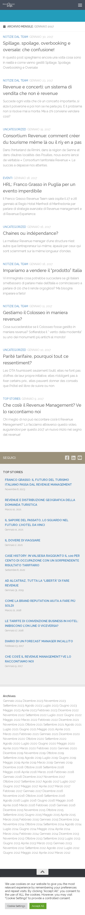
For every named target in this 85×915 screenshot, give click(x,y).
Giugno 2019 (67, 758)
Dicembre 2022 (68, 710)
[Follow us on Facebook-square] (67, 457)
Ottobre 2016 (34, 796)
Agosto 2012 (55, 848)
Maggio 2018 (12, 772)
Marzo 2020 (28, 748)
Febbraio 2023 (47, 710)
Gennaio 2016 (66, 805)
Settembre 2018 (53, 767)
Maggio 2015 (51, 814)
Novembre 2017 (54, 777)
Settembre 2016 (54, 796)
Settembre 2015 (13, 814)
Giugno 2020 (47, 743)
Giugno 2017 (11, 786)
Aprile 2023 (29, 710)
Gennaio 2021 (49, 734)
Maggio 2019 (11, 762)
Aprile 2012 (46, 852)
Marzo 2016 (27, 805)
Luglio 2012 (71, 848)
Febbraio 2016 (46, 805)
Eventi (7, 178)
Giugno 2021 (27, 729)
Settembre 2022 (36, 715)
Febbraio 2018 (64, 772)
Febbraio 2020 (47, 748)
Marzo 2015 (11, 819)
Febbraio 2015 (29, 819)
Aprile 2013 (28, 843)
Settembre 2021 (53, 724)
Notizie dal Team (15, 36)
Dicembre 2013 (69, 833)
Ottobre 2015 (54, 810)
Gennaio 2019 (63, 762)
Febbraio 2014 (29, 833)
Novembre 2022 (14, 715)
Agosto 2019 (33, 758)
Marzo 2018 (46, 772)
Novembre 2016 (14, 796)
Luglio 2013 (72, 838)
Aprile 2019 (28, 762)
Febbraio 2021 (29, 734)
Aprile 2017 (46, 786)
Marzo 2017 (62, 786)
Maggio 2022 (12, 720)
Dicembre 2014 (69, 819)
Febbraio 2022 (48, 720)
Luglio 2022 (55, 715)
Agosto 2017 (51, 781)
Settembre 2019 (13, 758)
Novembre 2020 (14, 739)
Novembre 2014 (13, 824)
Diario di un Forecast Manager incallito (39, 641)
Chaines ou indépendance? (30, 233)
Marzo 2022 (29, 720)
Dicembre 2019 (13, 753)
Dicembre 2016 (52, 791)
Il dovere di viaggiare (22, 540)
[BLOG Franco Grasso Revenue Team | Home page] (11, 5)
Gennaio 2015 (49, 819)
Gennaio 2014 (49, 833)
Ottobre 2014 (33, 824)
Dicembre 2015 (13, 810)
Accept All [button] (38, 906)
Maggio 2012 (29, 852)
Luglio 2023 (51, 705)
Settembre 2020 (55, 739)
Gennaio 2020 (67, 748)
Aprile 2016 (10, 805)
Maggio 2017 (29, 786)
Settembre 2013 (53, 838)
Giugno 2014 (27, 829)
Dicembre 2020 (69, 734)
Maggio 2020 (66, 743)
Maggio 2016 (64, 800)
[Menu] (80, 5)
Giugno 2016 (46, 800)
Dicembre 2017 (33, 777)
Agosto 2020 (11, 743)
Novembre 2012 (13, 848)
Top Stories (11, 398)
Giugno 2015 (33, 814)
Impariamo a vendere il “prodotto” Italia (42, 270)
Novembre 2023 (55, 701)
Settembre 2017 (31, 781)
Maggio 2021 (45, 729)
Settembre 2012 (35, 848)
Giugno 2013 (11, 843)
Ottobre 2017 (11, 781)
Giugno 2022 (73, 715)
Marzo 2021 (11, 734)
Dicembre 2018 (13, 767)
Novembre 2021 (13, 724)
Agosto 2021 (73, 724)
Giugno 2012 (11, 852)
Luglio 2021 (10, 729)
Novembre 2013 (13, 838)
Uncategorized (14, 129)
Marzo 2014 (11, 833)
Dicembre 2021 (69, 720)
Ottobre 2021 (33, 724)
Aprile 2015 (68, 814)
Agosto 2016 (11, 800)
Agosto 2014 (73, 824)
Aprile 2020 (11, 748)
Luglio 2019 (50, 758)
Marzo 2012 (62, 852)
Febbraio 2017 (12, 791)
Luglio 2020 (29, 743)
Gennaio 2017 (32, 791)
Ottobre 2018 (33, 767)
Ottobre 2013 (33, 838)
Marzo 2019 (45, 762)
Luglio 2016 (29, 800)
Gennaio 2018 (12, 777)
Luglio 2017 (68, 781)
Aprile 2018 (29, 772)
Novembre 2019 (35, 753)
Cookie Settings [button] (16, 906)
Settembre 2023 (13, 705)
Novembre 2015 (34, 810)
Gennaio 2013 (62, 843)
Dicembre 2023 (33, 701)
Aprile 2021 (62, 729)
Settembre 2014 (53, 824)
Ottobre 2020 (35, 739)
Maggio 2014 (45, 829)
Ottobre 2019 (55, 753)
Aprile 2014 (62, 829)
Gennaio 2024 (12, 701)
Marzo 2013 (44, 843)
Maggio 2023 (12, 710)
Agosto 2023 (33, 705)
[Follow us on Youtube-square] (79, 457)
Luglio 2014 (10, 829)
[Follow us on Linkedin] (73, 457)
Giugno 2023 (68, 705)
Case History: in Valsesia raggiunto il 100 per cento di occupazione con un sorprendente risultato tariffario (42, 560)
